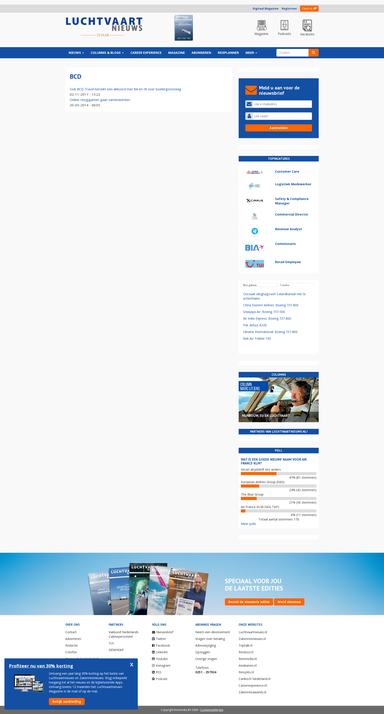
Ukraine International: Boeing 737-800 (270, 332)
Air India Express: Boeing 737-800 (267, 318)
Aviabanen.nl (248, 665)
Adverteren (73, 639)
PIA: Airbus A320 (255, 325)
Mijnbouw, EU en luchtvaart (266, 415)
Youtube (162, 659)
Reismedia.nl (248, 659)
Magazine (176, 52)
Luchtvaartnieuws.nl (253, 632)
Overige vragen (206, 659)
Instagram (163, 665)
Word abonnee (289, 602)
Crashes (284, 285)
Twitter (161, 639)
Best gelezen (250, 285)
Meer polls (248, 524)
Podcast (162, 679)
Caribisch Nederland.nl (254, 679)
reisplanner (228, 52)
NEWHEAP (116, 650)
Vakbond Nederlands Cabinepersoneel (123, 634)
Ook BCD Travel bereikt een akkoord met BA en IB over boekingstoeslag (125, 89)
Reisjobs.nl (246, 672)
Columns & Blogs (106, 52)
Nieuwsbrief (164, 632)
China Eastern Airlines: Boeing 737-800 (270, 305)
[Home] (104, 27)
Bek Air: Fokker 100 (257, 338)
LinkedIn (162, 652)
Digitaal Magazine (265, 8)
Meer (250, 52)
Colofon (71, 652)
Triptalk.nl (245, 645)
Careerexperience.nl (253, 685)
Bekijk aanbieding (66, 701)
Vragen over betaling (210, 639)
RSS (158, 672)
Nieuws (75, 52)
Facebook (163, 645)
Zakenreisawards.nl (252, 692)
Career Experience (146, 52)
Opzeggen (202, 652)
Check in (307, 8)
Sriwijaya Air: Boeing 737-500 (264, 312)
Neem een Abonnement (212, 632)
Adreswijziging (205, 645)
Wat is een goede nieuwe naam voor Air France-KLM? (274, 461)
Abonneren (201, 52)
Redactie (71, 645)
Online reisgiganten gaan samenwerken (100, 99)
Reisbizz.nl (246, 652)
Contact (71, 632)
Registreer (289, 8)
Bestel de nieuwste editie (249, 602)
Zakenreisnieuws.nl (252, 639)
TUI (111, 643)
